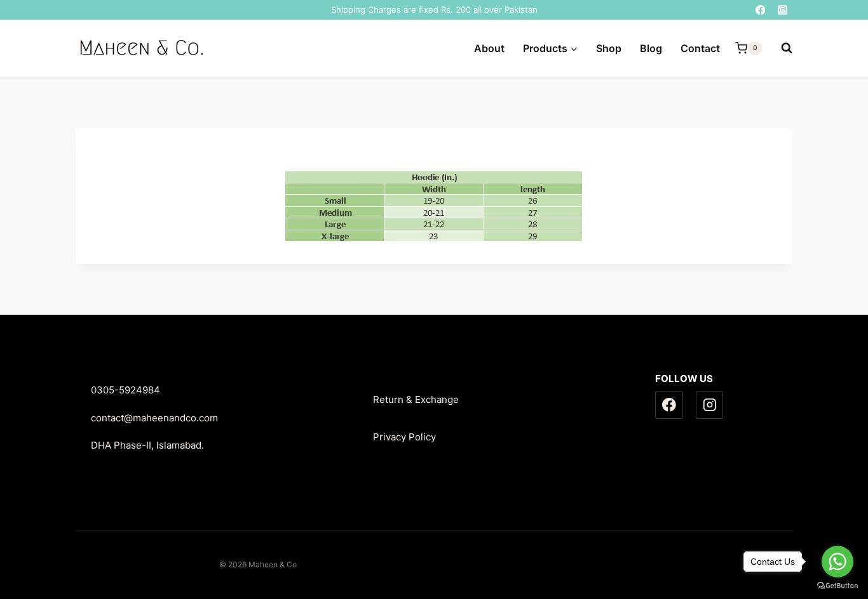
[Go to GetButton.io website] (837, 586)
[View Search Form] (780, 48)
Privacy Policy (404, 437)
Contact (700, 48)
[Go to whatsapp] (837, 561)
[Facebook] (760, 10)
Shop (608, 48)
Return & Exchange (416, 399)
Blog (651, 48)
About (489, 48)
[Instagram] (782, 10)
